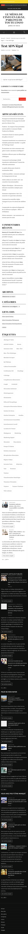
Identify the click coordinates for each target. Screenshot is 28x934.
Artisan (3, 908)
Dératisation (7, 397)
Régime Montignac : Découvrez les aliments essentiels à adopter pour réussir (12, 188)
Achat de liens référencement (11, 262)
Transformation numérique (12, 477)
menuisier (7, 442)
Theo (18, 50)
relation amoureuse (10, 451)
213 (4, 688)
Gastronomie (12, 634)
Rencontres (11, 823)
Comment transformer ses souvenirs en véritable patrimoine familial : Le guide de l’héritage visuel (14, 143)
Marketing (11, 744)
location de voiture (9, 428)
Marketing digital (9, 437)
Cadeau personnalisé (10, 366)
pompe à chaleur (9, 446)
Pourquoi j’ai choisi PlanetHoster (12, 105)
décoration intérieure (10, 388)
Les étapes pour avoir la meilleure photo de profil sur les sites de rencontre (13, 243)
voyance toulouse (17, 486)
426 (6, 559)
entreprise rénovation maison (13, 406)
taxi (5, 468)
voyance (6, 486)
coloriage (6, 375)
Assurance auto (8, 348)
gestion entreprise (9, 415)
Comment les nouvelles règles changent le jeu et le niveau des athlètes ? (14, 201)
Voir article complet (8, 526)
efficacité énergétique (10, 402)
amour (19, 344)
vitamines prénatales (10, 482)
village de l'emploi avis (9, 240)
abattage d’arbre (9, 340)
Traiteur (6, 473)
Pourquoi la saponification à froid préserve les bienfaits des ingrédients (17, 873)
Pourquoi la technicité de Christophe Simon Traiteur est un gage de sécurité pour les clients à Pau (13, 121)
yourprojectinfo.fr (7, 254)
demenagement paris (8, 248)
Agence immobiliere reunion (10, 278)
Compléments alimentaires (12, 380)
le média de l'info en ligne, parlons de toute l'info (14, 18)
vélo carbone (8, 491)
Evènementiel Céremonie (15, 575)
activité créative (8, 344)
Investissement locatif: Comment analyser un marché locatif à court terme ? (12, 283)
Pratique (10, 659)
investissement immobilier (12, 420)
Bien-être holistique (10, 353)
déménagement (8, 393)
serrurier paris (8, 464)
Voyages (10, 768)
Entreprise (3, 916)
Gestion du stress (9, 411)
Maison (11, 529)
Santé (9, 844)
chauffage (20, 371)
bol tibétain (7, 362)
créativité (14, 384)
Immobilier (11, 797)
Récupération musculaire (11, 455)
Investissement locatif (10, 424)
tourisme (13, 468)
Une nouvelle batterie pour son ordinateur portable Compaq (13, 235)
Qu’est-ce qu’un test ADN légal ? (13, 79)
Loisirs (2, 919)
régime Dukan (8, 460)
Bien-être (19, 348)
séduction (19, 464)
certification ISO (9, 371)
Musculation (17, 442)
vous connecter (12, 90)
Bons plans (11, 721)
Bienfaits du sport (9, 357)
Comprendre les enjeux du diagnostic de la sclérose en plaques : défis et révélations (13, 210)
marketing (18, 433)
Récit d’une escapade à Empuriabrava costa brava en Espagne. (16, 699)
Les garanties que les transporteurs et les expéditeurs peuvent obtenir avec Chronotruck (13, 256)
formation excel (7, 270)
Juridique (12, 502)
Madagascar (7, 433)
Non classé (11, 696)
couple (6, 384)
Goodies (21, 415)
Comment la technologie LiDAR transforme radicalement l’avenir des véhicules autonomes (13, 162)
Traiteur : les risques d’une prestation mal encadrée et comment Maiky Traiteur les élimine (13, 129)
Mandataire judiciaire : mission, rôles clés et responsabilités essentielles (16, 506)
